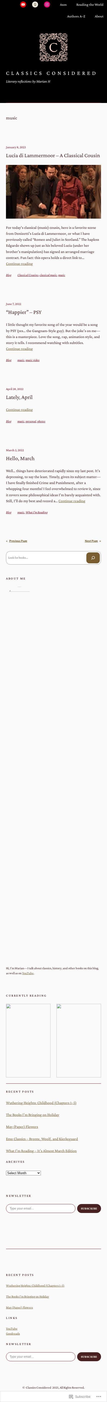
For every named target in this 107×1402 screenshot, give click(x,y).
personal (31, 421)
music (61, 275)
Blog (8, 275)
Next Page (93, 541)
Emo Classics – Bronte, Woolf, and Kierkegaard (42, 1139)
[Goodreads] (35, 4)
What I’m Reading (37, 512)
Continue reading (19, 263)
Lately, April (19, 397)
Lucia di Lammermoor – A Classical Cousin (53, 155)
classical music (48, 275)
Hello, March (20, 458)
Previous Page (16, 541)
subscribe (89, 1208)
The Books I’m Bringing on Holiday (32, 1114)
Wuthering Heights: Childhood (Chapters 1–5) (41, 1103)
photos (41, 421)
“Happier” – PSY (24, 312)
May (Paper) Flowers (22, 1126)
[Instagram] (47, 4)
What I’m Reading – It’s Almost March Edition (41, 1151)
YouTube (28, 973)
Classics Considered (52, 73)
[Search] (93, 557)
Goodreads (13, 1333)
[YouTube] (23, 4)
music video (33, 360)
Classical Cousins (27, 275)
